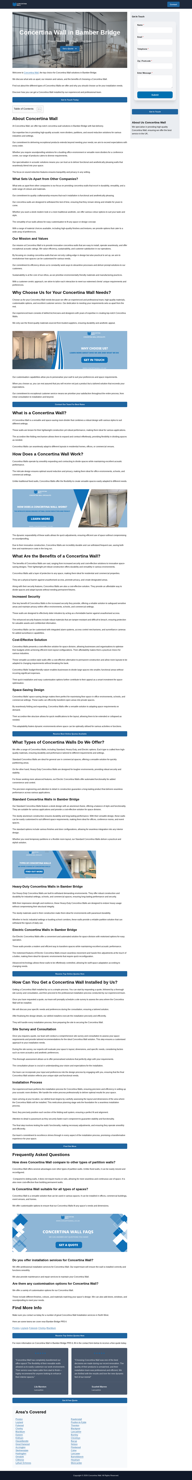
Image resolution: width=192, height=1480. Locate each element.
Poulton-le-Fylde (78, 1422)
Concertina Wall (31, 73)
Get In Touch (155, 112)
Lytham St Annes (23, 1463)
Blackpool (75, 1428)
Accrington (20, 1447)
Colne (74, 1450)
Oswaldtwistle (22, 1441)
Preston (16, 1328)
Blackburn (51, 1328)
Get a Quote (68, 49)
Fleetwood (76, 1447)
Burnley (74, 1435)
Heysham (75, 1460)
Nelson (74, 1444)
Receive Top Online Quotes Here (69, 974)
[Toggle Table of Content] (38, 109)
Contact (173, 4)
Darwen (19, 1435)
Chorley (41, 1328)
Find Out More (69, 1146)
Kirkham (19, 1438)
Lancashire (76, 1432)
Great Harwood (23, 1444)
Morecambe (76, 1463)
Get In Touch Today (70, 100)
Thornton (75, 1425)
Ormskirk (20, 1457)
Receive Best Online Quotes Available (70, 734)
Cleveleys (75, 1438)
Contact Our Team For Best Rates (70, 404)
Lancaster (75, 1454)
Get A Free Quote (69, 1400)
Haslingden (21, 1454)
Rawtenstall (76, 1419)
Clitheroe (20, 1460)
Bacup (74, 1441)
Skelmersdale (22, 1450)
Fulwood (33, 1328)
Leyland (24, 1328)
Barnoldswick (77, 1457)
